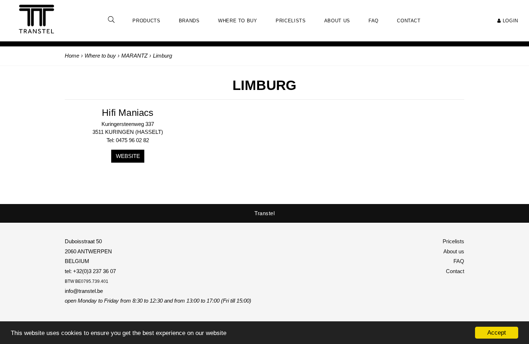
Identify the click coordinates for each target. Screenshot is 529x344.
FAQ (458, 261)
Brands (189, 20)
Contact (455, 271)
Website (128, 156)
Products (146, 20)
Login (509, 20)
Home (72, 56)
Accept (496, 332)
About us (453, 251)
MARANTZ (134, 56)
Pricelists (453, 241)
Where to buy (237, 20)
